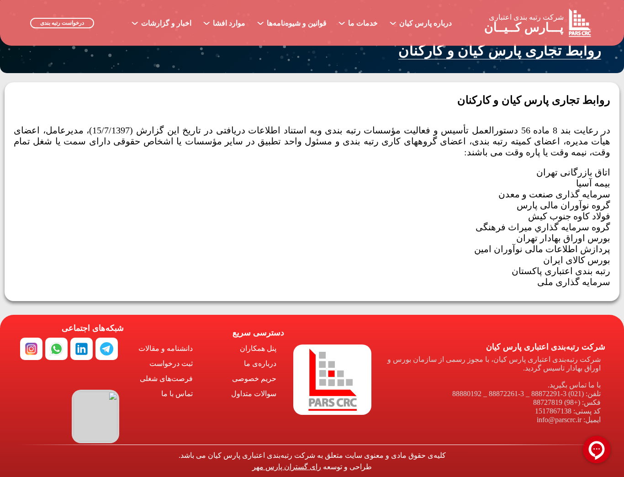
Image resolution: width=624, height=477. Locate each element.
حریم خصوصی (254, 378)
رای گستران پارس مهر (286, 467)
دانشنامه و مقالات (165, 348)
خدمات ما (358, 21)
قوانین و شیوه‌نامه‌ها (292, 21)
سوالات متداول (253, 394)
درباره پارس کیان (420, 21)
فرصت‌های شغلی (166, 378)
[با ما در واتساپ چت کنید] (56, 349)
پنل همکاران (258, 348)
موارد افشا (224, 21)
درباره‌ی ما (260, 363)
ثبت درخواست (171, 363)
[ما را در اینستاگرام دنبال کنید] (31, 349)
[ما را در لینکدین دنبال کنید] (81, 349)
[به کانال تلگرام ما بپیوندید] (106, 349)
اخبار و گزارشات (161, 21)
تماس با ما (177, 394)
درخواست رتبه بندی (62, 23)
